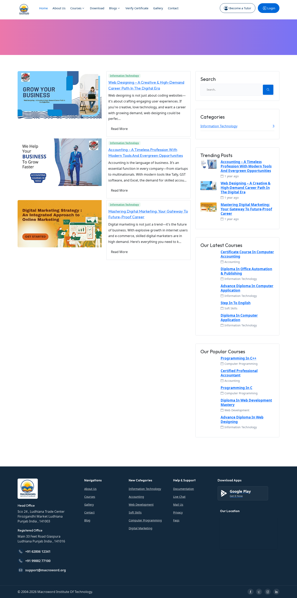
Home (43, 8)
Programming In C (236, 388)
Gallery (158, 8)
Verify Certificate (136, 8)
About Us (59, 8)
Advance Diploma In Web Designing (242, 419)
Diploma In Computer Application (239, 317)
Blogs (113, 8)
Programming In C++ (238, 358)
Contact (173, 8)
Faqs (176, 520)
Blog (87, 520)
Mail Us (178, 504)
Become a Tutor (240, 8)
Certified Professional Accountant (239, 373)
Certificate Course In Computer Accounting (247, 254)
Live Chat (179, 497)
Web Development (141, 504)
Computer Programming (145, 520)
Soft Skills (135, 512)
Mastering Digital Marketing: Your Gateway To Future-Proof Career (246, 209)
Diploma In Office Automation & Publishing (246, 271)
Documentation (183, 489)
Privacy (178, 512)
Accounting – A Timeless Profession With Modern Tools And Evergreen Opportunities (246, 166)
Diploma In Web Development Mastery (246, 402)
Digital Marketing (140, 528)
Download (97, 8)
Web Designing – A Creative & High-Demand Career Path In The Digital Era (246, 187)
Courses (75, 8)
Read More (119, 129)
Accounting (136, 497)
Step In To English (236, 303)
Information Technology (124, 75)
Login (271, 8)
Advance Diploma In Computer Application (247, 288)
